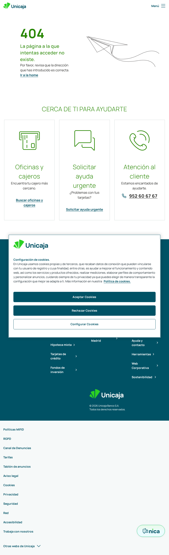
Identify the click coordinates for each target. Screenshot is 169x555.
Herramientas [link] (141, 354)
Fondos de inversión (57, 370)
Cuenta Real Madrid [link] (99, 338)
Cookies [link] (9, 485)
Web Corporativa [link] (140, 365)
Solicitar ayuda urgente (84, 209)
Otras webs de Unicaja (19, 546)
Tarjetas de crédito (58, 356)
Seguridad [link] (10, 504)
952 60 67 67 (143, 196)
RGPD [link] (7, 439)
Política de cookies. (117, 281)
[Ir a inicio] (14, 5)
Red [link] (6, 513)
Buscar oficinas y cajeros (29, 202)
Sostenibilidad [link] (142, 377)
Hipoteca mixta (61, 345)
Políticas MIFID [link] (13, 429)
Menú (155, 6)
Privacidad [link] (10, 494)
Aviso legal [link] (10, 476)
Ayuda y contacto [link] (138, 343)
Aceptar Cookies (84, 297)
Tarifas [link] (8, 457)
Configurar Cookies (84, 324)
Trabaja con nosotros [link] (18, 531)
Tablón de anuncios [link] (17, 466)
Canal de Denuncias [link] (17, 448)
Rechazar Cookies (84, 310)
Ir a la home (29, 75)
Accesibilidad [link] (12, 522)
